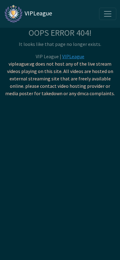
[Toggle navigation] (107, 14)
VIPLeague (37, 13)
